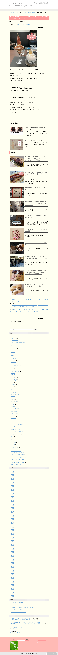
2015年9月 (12, 595)
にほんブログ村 (12, 628)
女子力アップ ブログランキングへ (15, 632)
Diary (11, 335)
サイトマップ (47, 0)
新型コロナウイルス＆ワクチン (15, 438)
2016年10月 (12, 577)
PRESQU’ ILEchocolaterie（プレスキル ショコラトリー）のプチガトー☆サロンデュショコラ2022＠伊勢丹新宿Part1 (36, 158)
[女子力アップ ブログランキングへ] (13, 631)
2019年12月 (12, 538)
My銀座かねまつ (13, 392)
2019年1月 (12, 551)
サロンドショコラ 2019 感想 (30, 311)
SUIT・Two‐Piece (14, 401)
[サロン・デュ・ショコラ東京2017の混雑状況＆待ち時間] (17, 225)
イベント (12, 345)
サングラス (13, 404)
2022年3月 (12, 505)
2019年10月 (12, 541)
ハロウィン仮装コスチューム (15, 408)
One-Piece (13, 396)
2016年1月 (12, 589)
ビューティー (13, 374)
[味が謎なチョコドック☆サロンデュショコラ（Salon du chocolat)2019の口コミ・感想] (17, 182)
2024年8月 (12, 472)
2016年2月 (12, 588)
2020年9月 (12, 527)
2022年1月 (12, 508)
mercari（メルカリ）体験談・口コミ (17, 429)
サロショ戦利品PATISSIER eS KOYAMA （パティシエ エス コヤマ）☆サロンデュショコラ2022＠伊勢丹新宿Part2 (35, 272)
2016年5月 (12, 584)
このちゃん (35, 619)
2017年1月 (12, 573)
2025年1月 (12, 471)
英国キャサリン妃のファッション (16, 413)
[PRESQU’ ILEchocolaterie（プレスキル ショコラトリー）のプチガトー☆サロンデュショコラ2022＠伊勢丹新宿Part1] (17, 166)
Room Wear (13, 399)
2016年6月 (12, 582)
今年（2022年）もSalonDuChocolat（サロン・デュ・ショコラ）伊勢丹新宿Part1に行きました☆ (35, 203)
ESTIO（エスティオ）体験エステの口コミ (17, 452)
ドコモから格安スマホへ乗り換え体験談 (17, 431)
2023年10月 (12, 485)
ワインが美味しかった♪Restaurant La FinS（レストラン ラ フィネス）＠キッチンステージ (24, 607)
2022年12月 (12, 494)
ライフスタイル (13, 428)
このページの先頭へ (52, 653)
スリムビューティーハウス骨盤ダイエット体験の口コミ (19, 457)
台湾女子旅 (13, 444)
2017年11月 (12, 563)
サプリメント (13, 416)
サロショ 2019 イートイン (20, 309)
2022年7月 (12, 501)
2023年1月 (12, 493)
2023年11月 (12, 483)
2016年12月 (12, 574)
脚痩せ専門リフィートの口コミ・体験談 (17, 459)
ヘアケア (12, 386)
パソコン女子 (13, 373)
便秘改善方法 (13, 418)
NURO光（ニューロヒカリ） (16, 434)
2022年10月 (12, 497)
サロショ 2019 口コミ (35, 309)
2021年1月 (12, 522)
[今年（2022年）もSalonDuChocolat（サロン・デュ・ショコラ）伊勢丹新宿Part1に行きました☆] (17, 211)
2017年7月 (12, 566)
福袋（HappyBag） (14, 411)
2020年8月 (12, 529)
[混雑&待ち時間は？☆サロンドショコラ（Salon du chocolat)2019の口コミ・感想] (17, 266)
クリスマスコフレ (14, 379)
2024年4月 (12, 478)
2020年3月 (12, 534)
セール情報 (13, 406)
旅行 (11, 439)
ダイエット (12, 368)
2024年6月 (12, 475)
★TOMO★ (38, 622)
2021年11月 (12, 511)
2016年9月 (12, 578)
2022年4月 (12, 504)
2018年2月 (12, 559)
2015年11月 (12, 592)
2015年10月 (12, 593)
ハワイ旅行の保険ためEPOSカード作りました (18, 602)
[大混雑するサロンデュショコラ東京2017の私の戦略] (17, 239)
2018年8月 (12, 556)
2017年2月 (12, 571)
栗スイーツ (14, 358)
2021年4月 (12, 519)
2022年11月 (12, 496)
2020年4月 (12, 533)
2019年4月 (12, 548)
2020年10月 (12, 526)
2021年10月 (12, 512)
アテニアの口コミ (14, 377)
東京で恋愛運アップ (15, 449)
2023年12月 (12, 482)
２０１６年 (14, 380)
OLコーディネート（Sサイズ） (16, 394)
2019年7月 (12, 544)
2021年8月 (12, 515)
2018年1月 (12, 560)
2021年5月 (12, 518)
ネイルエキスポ (13, 384)
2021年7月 (12, 516)
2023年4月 (12, 490)
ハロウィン (13, 352)
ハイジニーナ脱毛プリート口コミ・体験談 (17, 462)
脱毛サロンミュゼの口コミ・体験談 (16, 464)
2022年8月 (12, 500)
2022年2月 (12, 507)
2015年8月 (12, 596)
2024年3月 (12, 479)
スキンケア (12, 363)
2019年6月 (12, 545)
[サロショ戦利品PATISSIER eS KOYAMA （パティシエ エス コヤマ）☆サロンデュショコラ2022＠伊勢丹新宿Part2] (17, 280)
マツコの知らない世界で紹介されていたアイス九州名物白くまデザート (21, 618)
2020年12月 (12, 523)
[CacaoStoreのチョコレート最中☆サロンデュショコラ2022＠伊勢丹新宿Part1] (17, 294)
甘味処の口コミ (13, 362)
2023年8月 (12, 486)
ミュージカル (13, 421)
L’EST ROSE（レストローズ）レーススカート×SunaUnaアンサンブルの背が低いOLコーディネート (26, 623)
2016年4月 (12, 585)
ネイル (12, 382)
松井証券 (12, 436)
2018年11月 (12, 552)
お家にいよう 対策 (14, 338)
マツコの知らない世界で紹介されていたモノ (18, 342)
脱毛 (11, 461)
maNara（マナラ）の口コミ (15, 365)
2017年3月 (12, 570)
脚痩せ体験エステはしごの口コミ (16, 451)
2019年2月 (12, 549)
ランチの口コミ (13, 360)
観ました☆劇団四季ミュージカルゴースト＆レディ (18, 612)
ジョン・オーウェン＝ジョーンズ (16, 424)
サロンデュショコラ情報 (24, 24)
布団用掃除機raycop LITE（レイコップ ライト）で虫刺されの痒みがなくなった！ (23, 622)
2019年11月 (12, 540)
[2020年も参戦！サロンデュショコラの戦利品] (17, 197)
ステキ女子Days (15, 3)
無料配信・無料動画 (15, 340)
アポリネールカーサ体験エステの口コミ (17, 454)
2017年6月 (12, 567)
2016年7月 (12, 581)
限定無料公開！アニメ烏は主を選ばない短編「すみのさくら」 (20, 609)
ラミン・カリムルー (14, 426)
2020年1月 (12, 537)
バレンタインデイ (14, 348)
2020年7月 (12, 530)
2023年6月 (12, 489)
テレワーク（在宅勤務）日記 (15, 371)
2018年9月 (12, 555)
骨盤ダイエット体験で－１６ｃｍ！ (34, 140)
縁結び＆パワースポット (15, 447)
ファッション (13, 389)
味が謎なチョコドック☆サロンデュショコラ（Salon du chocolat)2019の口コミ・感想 (36, 174)
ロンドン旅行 (13, 442)
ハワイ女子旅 (13, 440)
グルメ (12, 355)
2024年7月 (12, 474)
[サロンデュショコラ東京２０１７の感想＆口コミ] (17, 252)
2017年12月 (12, 562)
